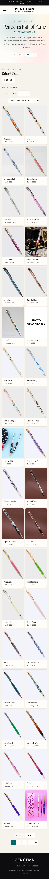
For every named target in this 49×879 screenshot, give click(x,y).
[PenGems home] (24, 9)
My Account (34, 866)
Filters (8, 80)
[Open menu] (4, 9)
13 (36, 842)
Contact (21, 866)
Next (30, 836)
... (30, 842)
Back (18, 836)
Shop (11, 866)
